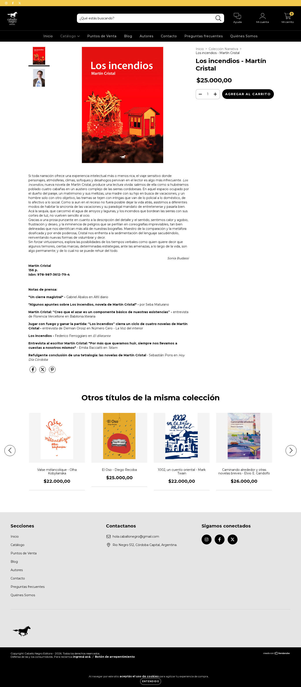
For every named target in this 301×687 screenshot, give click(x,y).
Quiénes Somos (244, 36)
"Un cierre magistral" (45, 297)
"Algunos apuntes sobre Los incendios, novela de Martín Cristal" (82, 304)
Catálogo (68, 36)
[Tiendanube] (276, 653)
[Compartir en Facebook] (33, 371)
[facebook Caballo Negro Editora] (13, 3)
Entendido (150, 681)
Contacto (169, 36)
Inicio (48, 36)
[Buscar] (218, 18)
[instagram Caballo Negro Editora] (6, 3)
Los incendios (40, 336)
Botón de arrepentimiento (115, 656)
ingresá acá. (82, 656)
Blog (128, 36)
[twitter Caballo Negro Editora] (19, 3)
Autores (146, 36)
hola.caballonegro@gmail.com (136, 536)
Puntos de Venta (102, 36)
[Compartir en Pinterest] (52, 371)
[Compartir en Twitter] (43, 371)
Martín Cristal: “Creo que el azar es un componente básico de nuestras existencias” (99, 312)
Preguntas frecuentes (203, 36)
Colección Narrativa (223, 49)
